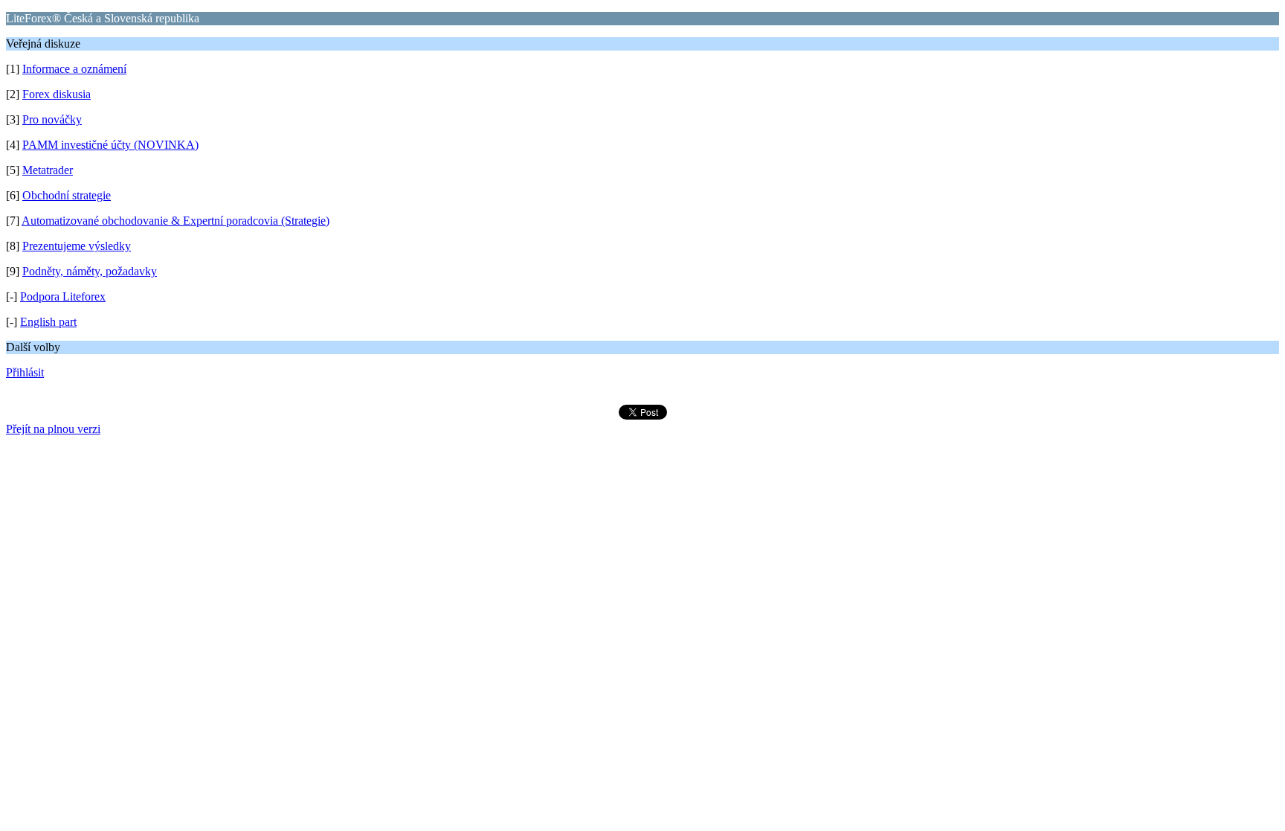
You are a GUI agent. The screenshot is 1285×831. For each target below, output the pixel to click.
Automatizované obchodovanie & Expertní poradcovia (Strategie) (175, 220)
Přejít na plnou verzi (53, 429)
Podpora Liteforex (63, 296)
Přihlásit (25, 372)
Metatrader (47, 170)
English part (48, 321)
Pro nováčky (52, 119)
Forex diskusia (56, 94)
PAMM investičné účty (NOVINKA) (110, 144)
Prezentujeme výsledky (76, 246)
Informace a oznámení (74, 68)
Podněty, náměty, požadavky (89, 271)
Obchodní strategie (66, 195)
